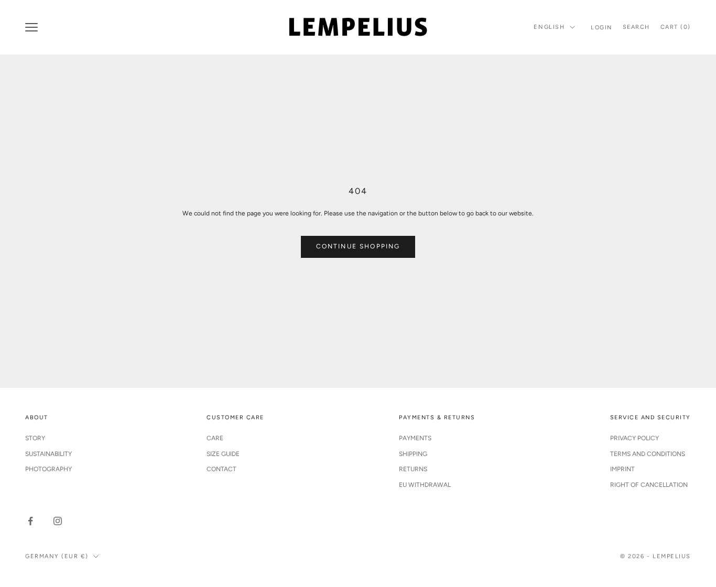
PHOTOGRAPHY (48, 469)
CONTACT (221, 469)
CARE (215, 438)
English (549, 27)
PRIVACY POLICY (634, 438)
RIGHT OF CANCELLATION (649, 484)
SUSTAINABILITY (48, 454)
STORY (35, 438)
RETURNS (413, 469)
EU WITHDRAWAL (425, 484)
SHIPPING (413, 454)
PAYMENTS (415, 438)
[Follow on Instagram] (57, 521)
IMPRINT (622, 469)
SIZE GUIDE (223, 454)
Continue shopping (358, 246)
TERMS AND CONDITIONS (647, 454)
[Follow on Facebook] (30, 521)
